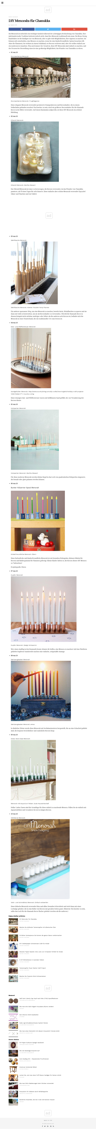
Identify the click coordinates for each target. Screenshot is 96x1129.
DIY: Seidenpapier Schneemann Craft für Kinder (34, 943)
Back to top (48, 1120)
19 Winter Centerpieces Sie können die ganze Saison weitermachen (40, 935)
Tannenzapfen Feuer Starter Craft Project (32, 968)
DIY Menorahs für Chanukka (28, 919)
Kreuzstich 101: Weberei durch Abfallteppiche (33, 1091)
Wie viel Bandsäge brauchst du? (29, 1050)
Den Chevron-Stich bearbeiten (28, 1014)
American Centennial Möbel (28, 1067)
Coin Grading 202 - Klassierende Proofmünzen (34, 1059)
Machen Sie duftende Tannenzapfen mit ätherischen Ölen (37, 927)
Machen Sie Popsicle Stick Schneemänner (32, 976)
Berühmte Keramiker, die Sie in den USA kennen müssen (37, 1099)
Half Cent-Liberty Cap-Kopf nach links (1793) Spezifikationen (38, 998)
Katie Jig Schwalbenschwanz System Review (33, 1023)
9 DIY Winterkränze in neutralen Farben (31, 960)
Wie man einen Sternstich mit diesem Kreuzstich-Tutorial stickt (39, 1031)
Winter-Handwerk (13, 17)
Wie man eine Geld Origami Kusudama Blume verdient (36, 1006)
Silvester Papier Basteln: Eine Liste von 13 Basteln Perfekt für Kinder (41, 952)
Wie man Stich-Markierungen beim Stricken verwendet (36, 1083)
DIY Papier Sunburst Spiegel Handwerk (31, 1042)
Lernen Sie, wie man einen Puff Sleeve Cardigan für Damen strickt (40, 1075)
